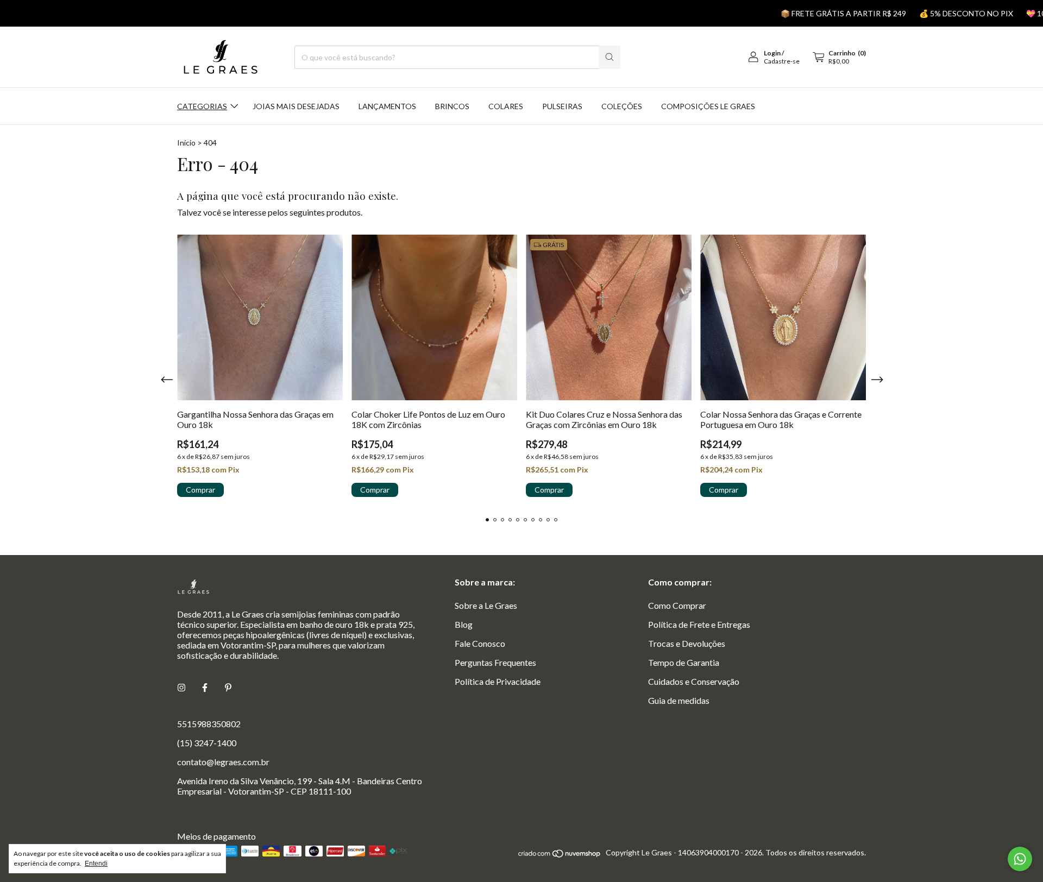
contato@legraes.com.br (223, 762)
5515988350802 (209, 724)
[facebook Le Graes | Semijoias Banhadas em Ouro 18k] (204, 687)
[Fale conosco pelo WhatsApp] (1020, 859)
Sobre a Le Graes (486, 605)
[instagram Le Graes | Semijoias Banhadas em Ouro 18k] (181, 687)
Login (772, 53)
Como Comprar (677, 605)
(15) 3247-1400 (206, 743)
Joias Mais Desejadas (296, 106)
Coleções (621, 106)
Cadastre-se (782, 61)
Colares (505, 106)
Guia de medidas (678, 700)
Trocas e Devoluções (686, 643)
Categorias (202, 106)
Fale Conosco (480, 643)
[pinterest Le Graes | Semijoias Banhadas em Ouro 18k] (228, 687)
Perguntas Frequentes (495, 662)
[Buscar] (609, 57)
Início (186, 142)
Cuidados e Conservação (693, 681)
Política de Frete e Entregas (699, 624)
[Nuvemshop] (560, 855)
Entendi (96, 863)
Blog (464, 624)
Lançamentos (387, 106)
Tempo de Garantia (683, 662)
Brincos (452, 106)
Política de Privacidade (498, 681)
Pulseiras (562, 106)
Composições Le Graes (708, 106)
